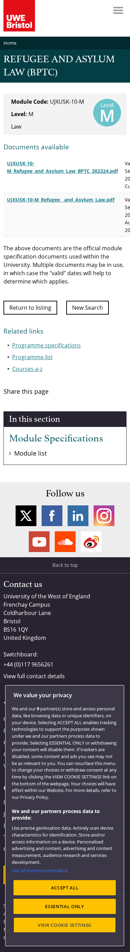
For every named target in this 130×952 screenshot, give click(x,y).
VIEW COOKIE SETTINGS (65, 925)
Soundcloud (65, 541)
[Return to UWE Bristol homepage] (19, 15)
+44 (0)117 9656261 (28, 664)
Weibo (91, 541)
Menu (118, 10)
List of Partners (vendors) (40, 870)
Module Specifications (56, 438)
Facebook (52, 515)
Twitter (26, 515)
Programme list (32, 357)
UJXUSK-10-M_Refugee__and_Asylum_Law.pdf (60, 199)
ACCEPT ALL (65, 888)
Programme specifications (46, 345)
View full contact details (34, 676)
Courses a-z (27, 369)
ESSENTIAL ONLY (64, 906)
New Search (87, 307)
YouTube (39, 541)
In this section (34, 419)
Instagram (104, 515)
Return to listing (30, 307)
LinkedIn (78, 515)
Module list (30, 453)
